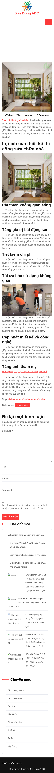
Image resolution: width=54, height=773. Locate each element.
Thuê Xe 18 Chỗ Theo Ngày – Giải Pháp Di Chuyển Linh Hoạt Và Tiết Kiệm (27, 602)
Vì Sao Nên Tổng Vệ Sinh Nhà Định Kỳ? (26, 535)
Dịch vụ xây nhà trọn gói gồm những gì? (28, 555)
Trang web (7, 490)
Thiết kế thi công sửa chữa (15, 120)
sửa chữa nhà (38, 399)
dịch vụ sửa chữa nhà (19, 399)
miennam (28, 115)
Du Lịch (11, 706)
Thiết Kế (11, 730)
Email (5, 478)
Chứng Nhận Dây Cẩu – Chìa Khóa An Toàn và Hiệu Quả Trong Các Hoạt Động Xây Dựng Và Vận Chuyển (35, 583)
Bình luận (7, 431)
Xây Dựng (12, 746)
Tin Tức (11, 738)
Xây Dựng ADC (27, 13)
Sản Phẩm (12, 714)
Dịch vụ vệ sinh (15, 698)
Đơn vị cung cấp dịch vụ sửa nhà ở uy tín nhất (24, 371)
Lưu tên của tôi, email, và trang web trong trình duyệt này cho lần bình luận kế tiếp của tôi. (24, 507)
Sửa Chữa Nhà (30, 52)
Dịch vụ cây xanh (16, 690)
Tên (4, 467)
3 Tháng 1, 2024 (12, 115)
